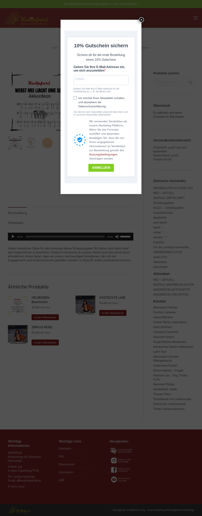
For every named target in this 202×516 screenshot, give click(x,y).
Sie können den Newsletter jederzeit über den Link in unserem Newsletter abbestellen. (101, 113)
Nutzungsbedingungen (103, 154)
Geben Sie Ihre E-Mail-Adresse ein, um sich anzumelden (99, 68)
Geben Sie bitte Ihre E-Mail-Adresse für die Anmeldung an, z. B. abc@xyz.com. (96, 90)
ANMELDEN (101, 167)
